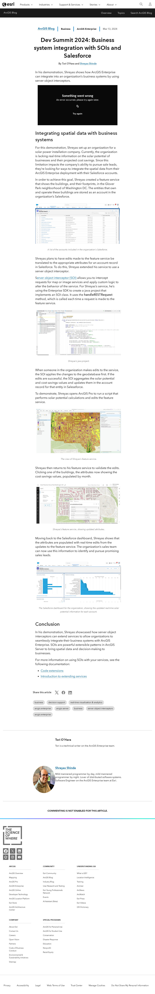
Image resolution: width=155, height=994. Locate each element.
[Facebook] (5, 851)
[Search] (141, 4)
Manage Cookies (97, 985)
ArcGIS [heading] (12, 866)
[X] (12, 851)
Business (65, 28)
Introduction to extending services (64, 676)
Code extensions (52, 670)
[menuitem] (20, 873)
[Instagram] (12, 857)
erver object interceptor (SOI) (56, 278)
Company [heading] (13, 920)
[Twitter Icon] (57, 693)
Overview (106, 12)
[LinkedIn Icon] (70, 693)
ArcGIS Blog (10, 12)
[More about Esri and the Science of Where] (12, 836)
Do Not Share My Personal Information (130, 985)
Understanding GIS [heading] (86, 866)
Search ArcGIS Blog (141, 12)
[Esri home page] (8, 4)
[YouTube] (19, 857)
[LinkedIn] (19, 851)
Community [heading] (48, 866)
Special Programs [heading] (52, 920)
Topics (121, 12)
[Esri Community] (5, 857)
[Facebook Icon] (63, 693)
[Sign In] (150, 4)
